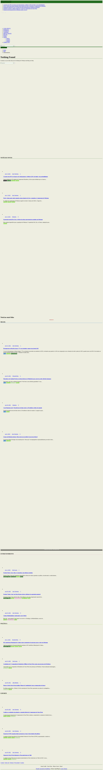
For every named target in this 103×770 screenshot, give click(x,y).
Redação (14, 216)
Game (15, 619)
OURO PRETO (7, 28)
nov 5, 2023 (8, 195)
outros (29, 598)
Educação (8, 382)
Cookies (22, 762)
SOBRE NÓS (6, 42)
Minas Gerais (24, 598)
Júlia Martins (15, 682)
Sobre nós (7, 762)
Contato (2, 762)
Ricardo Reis (15, 376)
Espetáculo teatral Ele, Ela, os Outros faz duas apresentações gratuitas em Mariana (21, 7)
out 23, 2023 (8, 613)
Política (5, 36)
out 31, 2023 (8, 345)
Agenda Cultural (7, 576)
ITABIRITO (6, 31)
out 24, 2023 (8, 731)
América (8, 41)
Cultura (18, 576)
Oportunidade (14, 353)
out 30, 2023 (8, 682)
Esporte (8, 411)
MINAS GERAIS (7, 33)
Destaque (13, 180)
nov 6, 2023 (8, 173)
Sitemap (12, 762)
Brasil (4, 353)
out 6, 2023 (7, 434)
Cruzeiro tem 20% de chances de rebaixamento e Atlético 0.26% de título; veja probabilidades (24, 4)
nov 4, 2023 (8, 216)
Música (21, 576)
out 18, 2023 (8, 405)
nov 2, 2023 (8, 570)
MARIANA (6, 29)
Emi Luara (14, 570)
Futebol (5, 37)
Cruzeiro (8, 39)
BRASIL (5, 34)
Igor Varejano (15, 173)
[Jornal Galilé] (1, 26)
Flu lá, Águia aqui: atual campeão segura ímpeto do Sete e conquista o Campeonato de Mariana (24, 6)
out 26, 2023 (8, 591)
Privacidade (17, 762)
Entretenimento (18, 598)
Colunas (5, 619)
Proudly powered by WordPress (43, 768)
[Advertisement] (43, 305)
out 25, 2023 (8, 376)
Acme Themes (64, 768)
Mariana (13, 202)
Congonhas (5, 32)
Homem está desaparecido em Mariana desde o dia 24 (15, 9)
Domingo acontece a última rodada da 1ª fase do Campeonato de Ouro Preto (20, 8)
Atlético (8, 38)
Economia (8, 353)
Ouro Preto (13, 382)
